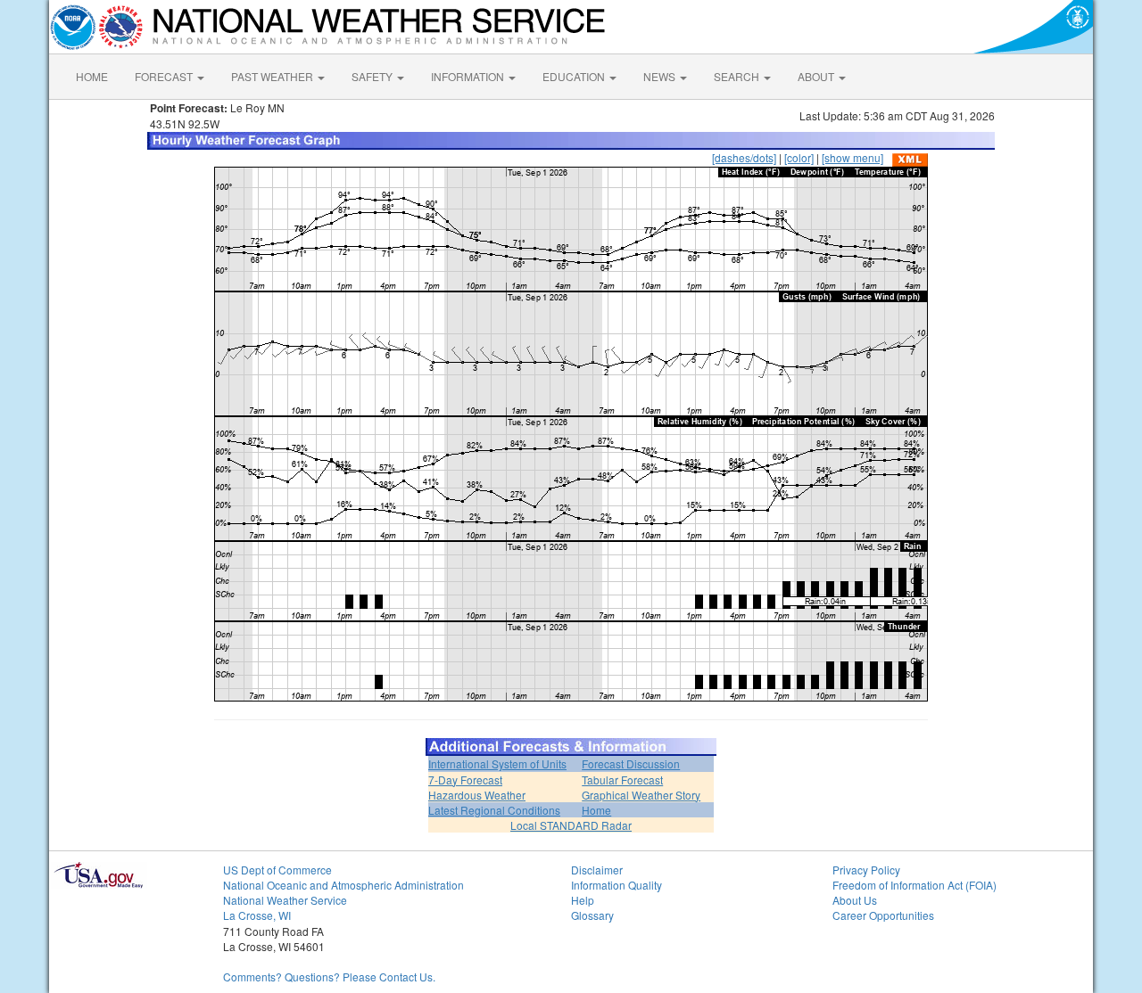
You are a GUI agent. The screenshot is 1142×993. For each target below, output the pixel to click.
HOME (92, 76)
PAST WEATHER (273, 76)
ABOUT (817, 76)
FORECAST (165, 76)
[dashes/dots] (744, 157)
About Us (854, 899)
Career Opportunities (883, 915)
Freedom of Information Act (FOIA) (914, 884)
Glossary (592, 915)
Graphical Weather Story (641, 794)
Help (582, 899)
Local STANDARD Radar (571, 825)
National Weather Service (285, 899)
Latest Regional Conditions (494, 809)
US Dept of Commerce (277, 869)
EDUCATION (575, 76)
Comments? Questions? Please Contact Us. (329, 976)
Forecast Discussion (631, 763)
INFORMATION (469, 76)
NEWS (660, 76)
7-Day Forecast (465, 779)
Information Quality (616, 884)
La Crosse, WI (257, 915)
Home (596, 809)
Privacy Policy (866, 869)
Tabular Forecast (622, 779)
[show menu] (852, 157)
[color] (799, 157)
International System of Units (497, 763)
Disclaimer (597, 869)
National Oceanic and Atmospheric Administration (343, 884)
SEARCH (738, 76)
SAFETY (373, 76)
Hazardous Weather (476, 794)
